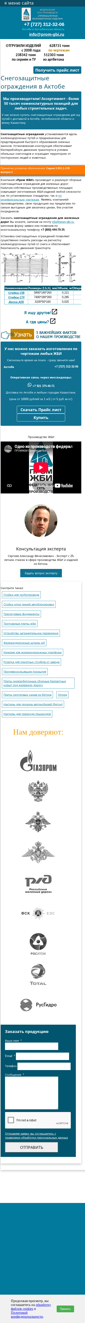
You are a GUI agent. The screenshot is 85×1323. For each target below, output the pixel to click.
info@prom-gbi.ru (46, 34)
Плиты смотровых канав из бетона (27, 694)
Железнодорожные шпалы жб (24, 642)
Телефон (11, 1066)
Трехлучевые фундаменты (21, 614)
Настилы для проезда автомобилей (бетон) (33, 704)
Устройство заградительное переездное (30, 633)
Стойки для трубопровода (21, 594)
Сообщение (14, 1074)
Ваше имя (13, 1040)
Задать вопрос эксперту (41, 573)
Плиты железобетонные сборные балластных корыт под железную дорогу (34, 683)
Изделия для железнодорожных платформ (32, 652)
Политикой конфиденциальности (27, 1314)
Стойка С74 (16, 297)
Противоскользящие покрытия (24, 671)
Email (10, 1056)
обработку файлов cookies (31, 1307)
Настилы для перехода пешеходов (27, 714)
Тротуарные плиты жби (19, 623)
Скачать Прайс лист (40, 410)
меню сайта (19, 3)
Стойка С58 (16, 292)
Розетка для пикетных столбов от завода (31, 662)
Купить (41, 418)
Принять (65, 1309)
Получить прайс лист (57, 70)
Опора (62, 694)
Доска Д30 (16, 302)
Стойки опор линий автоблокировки (28, 604)
